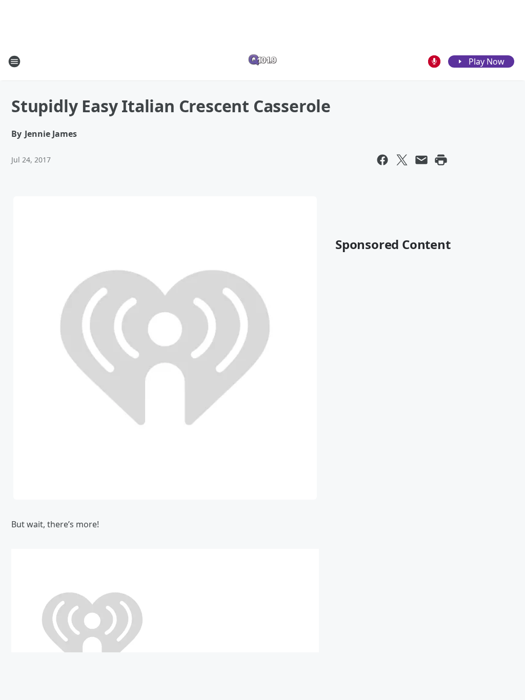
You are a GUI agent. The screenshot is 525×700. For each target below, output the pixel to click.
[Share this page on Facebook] (382, 160)
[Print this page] (441, 160)
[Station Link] (262, 61)
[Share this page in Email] (421, 160)
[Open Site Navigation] (14, 61)
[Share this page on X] (402, 160)
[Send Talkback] (434, 61)
